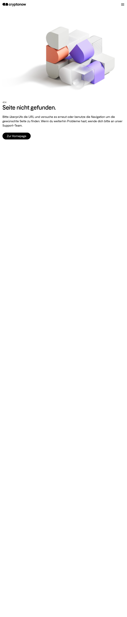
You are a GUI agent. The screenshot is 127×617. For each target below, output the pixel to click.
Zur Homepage (16, 136)
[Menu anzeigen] (123, 4)
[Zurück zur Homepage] (14, 4)
